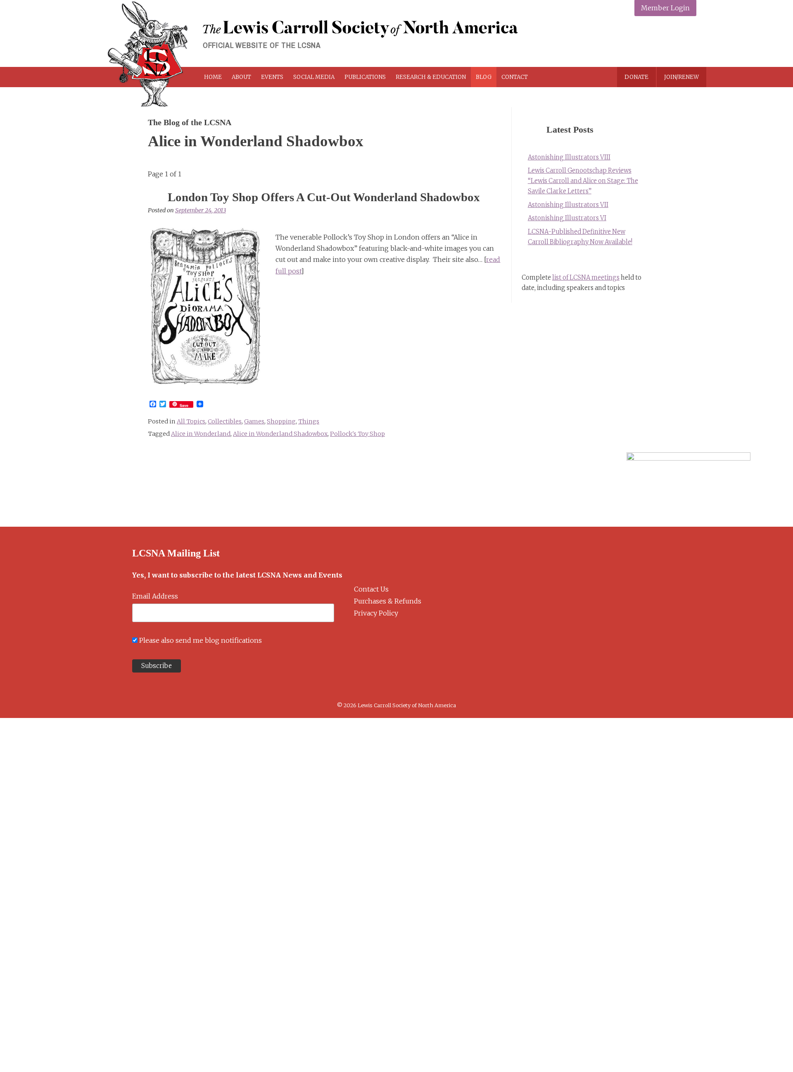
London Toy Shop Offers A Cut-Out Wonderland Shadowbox (324, 197)
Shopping (281, 421)
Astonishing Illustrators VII (568, 205)
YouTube (687, 42)
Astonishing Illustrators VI (567, 218)
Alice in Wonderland (200, 433)
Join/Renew (681, 77)
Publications (365, 77)
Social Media (314, 77)
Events (272, 77)
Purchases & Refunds (387, 601)
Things (308, 421)
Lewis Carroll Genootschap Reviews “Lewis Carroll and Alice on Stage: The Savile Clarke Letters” (583, 181)
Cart (562, 77)
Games (254, 421)
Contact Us (371, 589)
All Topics (191, 421)
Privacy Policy (376, 613)
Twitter (649, 42)
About (241, 77)
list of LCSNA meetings (586, 277)
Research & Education (431, 77)
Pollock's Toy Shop (357, 433)
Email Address (155, 596)
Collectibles (225, 421)
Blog (483, 77)
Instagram (668, 42)
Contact (514, 77)
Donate (636, 77)
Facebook (629, 42)
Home (213, 77)
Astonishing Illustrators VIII (569, 157)
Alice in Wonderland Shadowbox (280, 433)
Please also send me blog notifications (200, 640)
